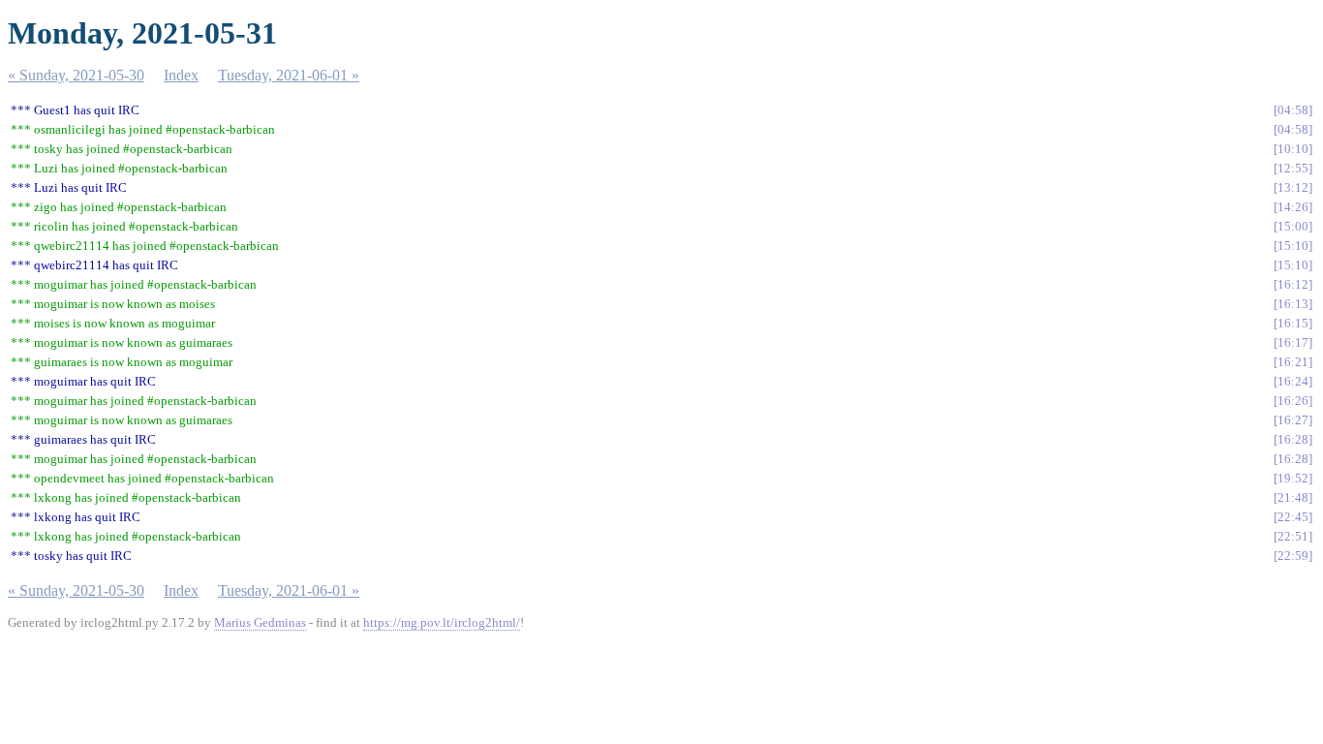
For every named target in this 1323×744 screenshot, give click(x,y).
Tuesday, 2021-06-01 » (288, 75)
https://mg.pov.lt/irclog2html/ (441, 622)
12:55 (1292, 168)
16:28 (1292, 439)
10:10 (1292, 148)
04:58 (1292, 110)
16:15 (1292, 323)
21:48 (1292, 497)
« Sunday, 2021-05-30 (76, 75)
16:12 (1292, 284)
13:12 (1292, 187)
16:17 (1292, 342)
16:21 (1292, 362)
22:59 (1292, 555)
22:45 (1292, 517)
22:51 (1292, 536)
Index (181, 75)
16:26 (1292, 400)
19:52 (1292, 478)
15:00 (1292, 226)
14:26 (1292, 207)
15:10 (1292, 245)
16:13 (1292, 303)
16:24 (1292, 381)
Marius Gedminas (260, 622)
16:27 (1292, 420)
